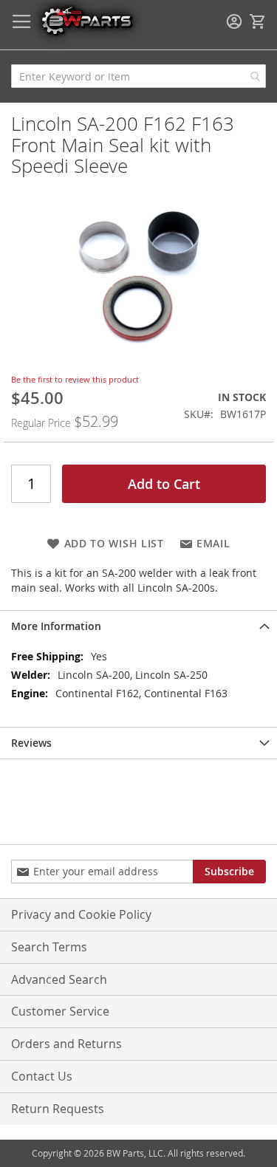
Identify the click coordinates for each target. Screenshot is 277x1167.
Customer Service (60, 1011)
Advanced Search (59, 979)
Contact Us (41, 1076)
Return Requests (57, 1109)
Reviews (31, 743)
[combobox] (138, 76)
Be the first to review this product (75, 379)
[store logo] (86, 20)
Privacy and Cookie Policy (81, 914)
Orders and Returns (66, 1044)
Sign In (234, 21)
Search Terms (49, 947)
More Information (56, 626)
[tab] (138, 626)
